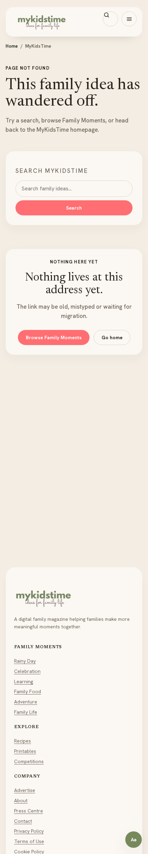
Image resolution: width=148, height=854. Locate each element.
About (21, 800)
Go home (112, 337)
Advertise (24, 790)
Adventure (25, 702)
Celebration (27, 671)
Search (74, 208)
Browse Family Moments (54, 337)
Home (12, 46)
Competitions (29, 761)
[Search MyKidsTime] (110, 18)
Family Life (25, 712)
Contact (23, 821)
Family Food (27, 691)
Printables (25, 751)
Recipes (22, 741)
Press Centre (28, 811)
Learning (23, 681)
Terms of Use (29, 841)
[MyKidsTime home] (74, 22)
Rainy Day (25, 661)
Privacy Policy (29, 831)
